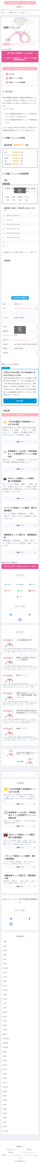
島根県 (5, 1025)
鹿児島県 (5, 1131)
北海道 (5, 959)
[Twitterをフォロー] (11, 614)
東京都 (5, 1065)
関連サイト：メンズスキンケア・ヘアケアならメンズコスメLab (20, 1156)
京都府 (5, 946)
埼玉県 (5, 972)
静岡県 (5, 1118)
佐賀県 (5, 950)
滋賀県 (5, 1078)
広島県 (5, 1029)
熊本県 (5, 1082)
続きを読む (20, 401)
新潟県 (5, 1060)
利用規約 (10, 1152)
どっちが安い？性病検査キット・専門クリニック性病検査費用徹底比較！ (20, 59)
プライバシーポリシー (29, 1152)
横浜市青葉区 (15, 44)
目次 (19, 68)
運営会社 (29, 1149)
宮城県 (5, 994)
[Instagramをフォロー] (20, 620)
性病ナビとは (11, 1149)
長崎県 (5, 1109)
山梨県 (5, 1007)
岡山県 (5, 1016)
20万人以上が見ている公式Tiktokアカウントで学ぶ (20, 566)
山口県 (5, 1003)
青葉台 (32, 44)
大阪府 (5, 981)
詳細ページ (20, 442)
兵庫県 (5, 955)
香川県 (5, 1122)
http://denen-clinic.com (20, 340)
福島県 (5, 1096)
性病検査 (5, 1047)
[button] (36, 774)
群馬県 (5, 1104)
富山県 (5, 999)
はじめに (11, 74)
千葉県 (5, 964)
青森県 (5, 1113)
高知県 (5, 1126)
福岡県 (5, 1091)
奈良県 (5, 985)
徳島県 (5, 1034)
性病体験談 (6, 1038)
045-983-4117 (18, 331)
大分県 (5, 977)
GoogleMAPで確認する (20, 298)
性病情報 (5, 1043)
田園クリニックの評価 (16, 78)
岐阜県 (5, 1012)
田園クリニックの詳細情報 (17, 82)
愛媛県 (5, 1052)
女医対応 (5, 990)
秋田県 (5, 1100)
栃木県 (5, 1069)
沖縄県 (5, 1074)
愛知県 (5, 1056)
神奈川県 (7, 44)
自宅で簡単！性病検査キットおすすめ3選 (20, 53)
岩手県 (5, 1021)
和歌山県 (5, 968)
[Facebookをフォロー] (29, 614)
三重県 (5, 942)
